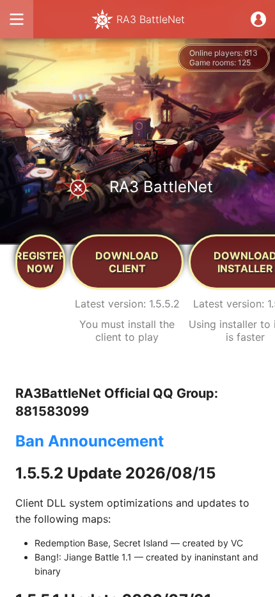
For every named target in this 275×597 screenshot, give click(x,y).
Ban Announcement (89, 441)
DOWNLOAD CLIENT (127, 262)
